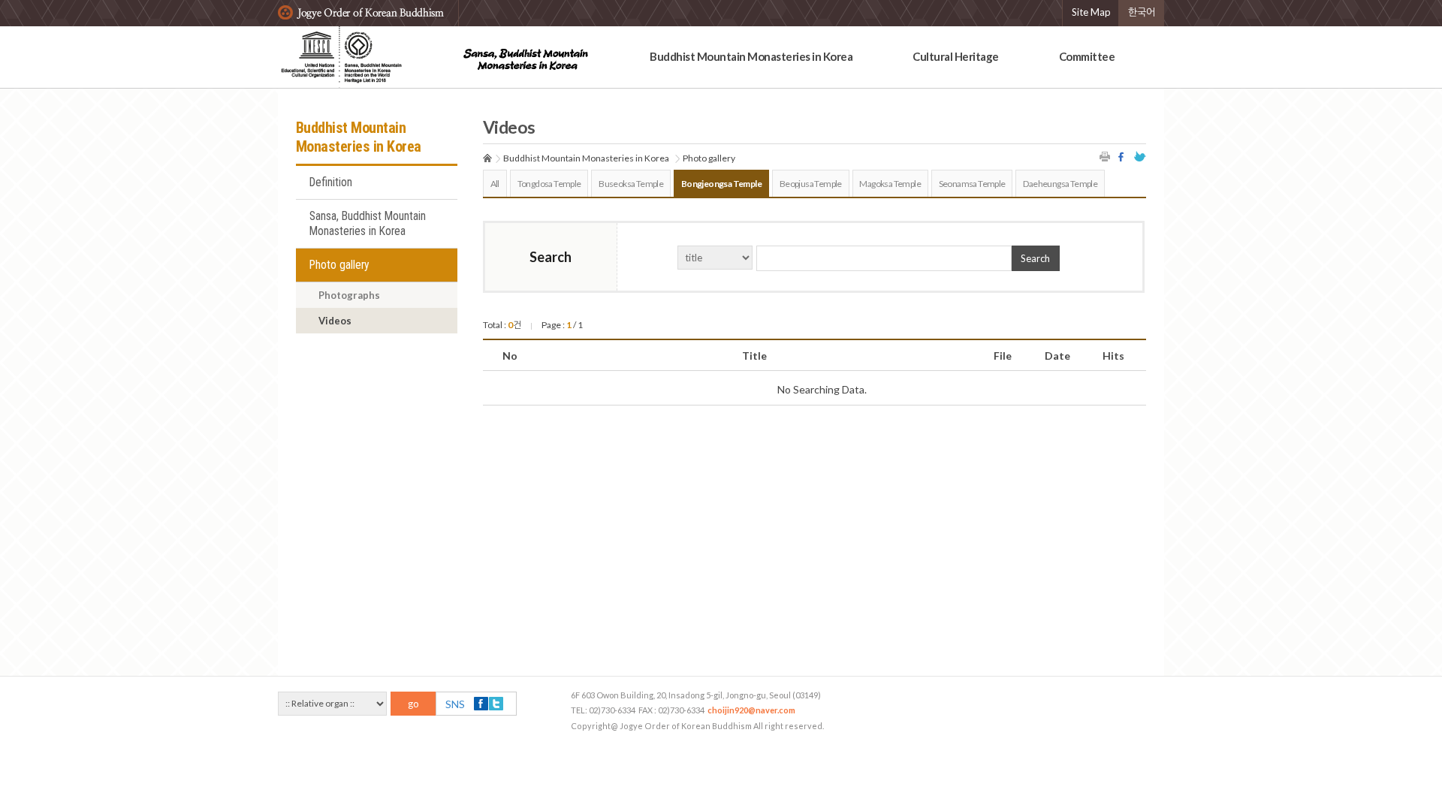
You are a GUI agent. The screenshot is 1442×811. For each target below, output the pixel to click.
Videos (334, 321)
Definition (330, 182)
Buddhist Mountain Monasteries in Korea (751, 56)
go (413, 704)
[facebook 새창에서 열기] (1123, 156)
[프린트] (1106, 156)
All (494, 183)
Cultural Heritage (956, 56)
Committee (1087, 56)
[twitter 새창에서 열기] (1140, 156)
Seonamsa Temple (972, 183)
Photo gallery (339, 265)
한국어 (1141, 12)
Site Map (1091, 12)
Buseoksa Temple (631, 183)
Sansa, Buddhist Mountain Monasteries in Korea (367, 224)
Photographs (349, 295)
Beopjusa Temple (811, 183)
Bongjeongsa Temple (721, 183)
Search (1035, 258)
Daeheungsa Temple (1060, 183)
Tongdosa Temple (549, 183)
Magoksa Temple (890, 183)
